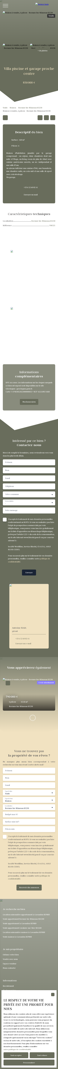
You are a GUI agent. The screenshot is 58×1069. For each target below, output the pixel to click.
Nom (7, 470)
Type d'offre (8, 791)
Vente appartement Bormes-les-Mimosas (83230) (23, 919)
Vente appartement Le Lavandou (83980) (19, 923)
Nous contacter (9, 968)
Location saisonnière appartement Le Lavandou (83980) (26, 914)
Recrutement (8, 986)
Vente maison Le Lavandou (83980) (17, 937)
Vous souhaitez (9, 501)
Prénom (8, 462)
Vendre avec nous (10, 959)
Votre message (11, 510)
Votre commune (12, 494)
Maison (13, 108)
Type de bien (9, 798)
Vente (5, 108)
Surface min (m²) (12, 822)
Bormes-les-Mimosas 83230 (30, 108)
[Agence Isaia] (45, 5)
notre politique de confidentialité (17, 1049)
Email (7, 478)
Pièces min (9, 829)
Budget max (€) (11, 814)
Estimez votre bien (11, 954)
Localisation (8, 806)
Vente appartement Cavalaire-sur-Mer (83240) (22, 928)
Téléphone (9, 486)
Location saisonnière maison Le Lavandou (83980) (24, 932)
